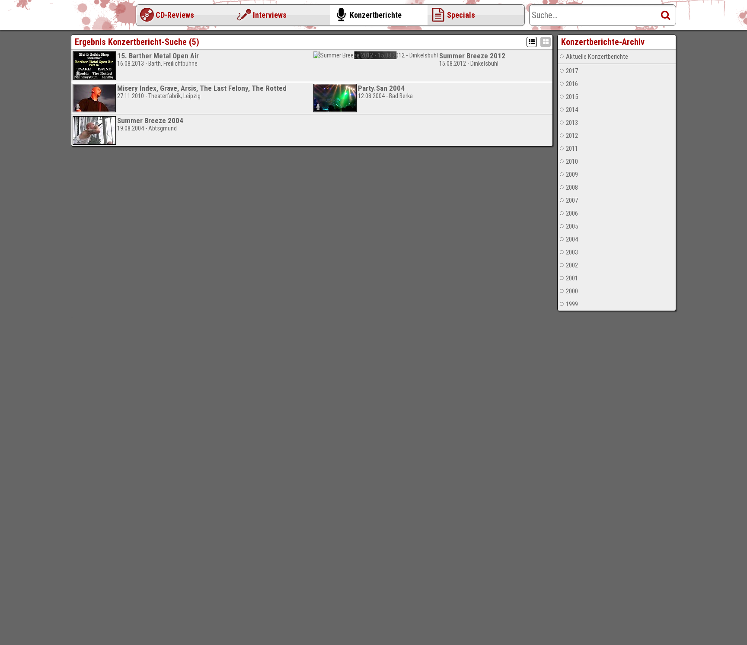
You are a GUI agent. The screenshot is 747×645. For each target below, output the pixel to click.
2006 (572, 213)
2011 (572, 149)
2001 (572, 278)
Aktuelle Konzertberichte (597, 56)
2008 (572, 187)
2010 (572, 161)
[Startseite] (105, 17)
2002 (572, 265)
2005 (572, 226)
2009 (572, 174)
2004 (572, 239)
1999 (572, 304)
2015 (572, 97)
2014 (572, 110)
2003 (572, 252)
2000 (572, 291)
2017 (572, 71)
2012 (572, 136)
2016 (572, 84)
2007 (572, 200)
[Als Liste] (532, 42)
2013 (572, 123)
